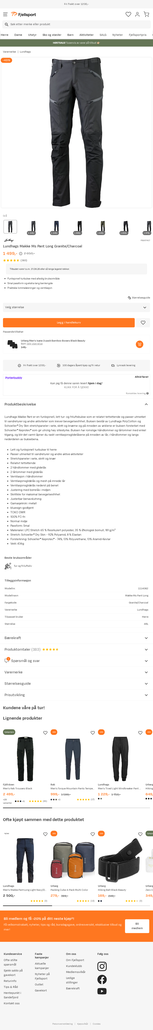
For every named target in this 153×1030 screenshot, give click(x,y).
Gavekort (41, 991)
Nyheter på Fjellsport (42, 976)
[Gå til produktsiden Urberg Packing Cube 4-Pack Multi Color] (73, 860)
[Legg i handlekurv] (139, 344)
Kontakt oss (12, 1003)
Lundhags (25, 52)
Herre (4, 35)
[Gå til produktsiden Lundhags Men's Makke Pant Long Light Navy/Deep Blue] (25, 860)
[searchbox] (80, 24)
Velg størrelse (34, 343)
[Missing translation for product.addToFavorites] (143, 322)
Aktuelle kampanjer (42, 966)
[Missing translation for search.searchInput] (6, 24)
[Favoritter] (128, 14)
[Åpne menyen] (5, 14)
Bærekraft (73, 988)
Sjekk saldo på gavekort (13, 973)
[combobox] (76, 24)
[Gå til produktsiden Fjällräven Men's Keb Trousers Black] (25, 759)
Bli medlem (137, 926)
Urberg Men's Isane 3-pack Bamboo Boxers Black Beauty (53, 340)
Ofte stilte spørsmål (10, 962)
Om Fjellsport (75, 960)
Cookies (97, 1023)
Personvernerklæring (62, 1023)
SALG (103, 35)
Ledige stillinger (72, 980)
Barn (70, 35)
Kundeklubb (74, 966)
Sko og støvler (52, 35)
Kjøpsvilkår (82, 1023)
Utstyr (32, 35)
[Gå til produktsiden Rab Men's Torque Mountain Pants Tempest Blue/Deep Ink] (73, 759)
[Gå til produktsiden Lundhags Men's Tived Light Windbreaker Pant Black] (120, 759)
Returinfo (10, 981)
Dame (18, 35)
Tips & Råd (11, 987)
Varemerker (9, 52)
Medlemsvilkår (76, 972)
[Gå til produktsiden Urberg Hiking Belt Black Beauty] (120, 860)
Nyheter (117, 35)
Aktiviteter (86, 35)
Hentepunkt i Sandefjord (12, 995)
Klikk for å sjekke (76, 387)
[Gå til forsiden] (23, 14)
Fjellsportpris (137, 35)
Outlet (39, 985)
